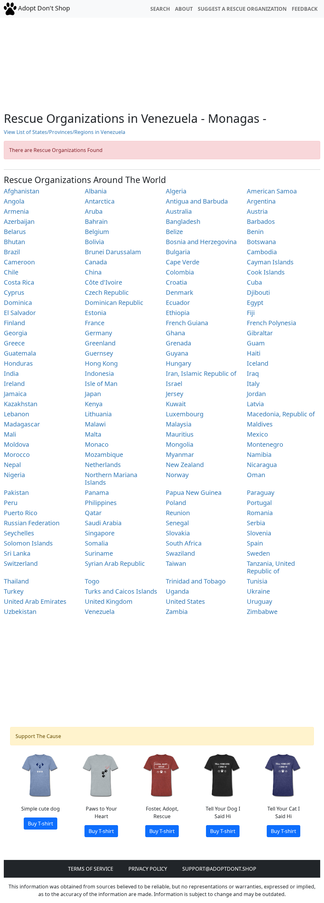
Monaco (97, 444)
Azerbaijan (19, 221)
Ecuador (178, 302)
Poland (176, 502)
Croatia (176, 282)
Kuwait (176, 404)
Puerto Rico (20, 512)
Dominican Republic (114, 302)
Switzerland (21, 563)
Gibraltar (260, 333)
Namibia (259, 454)
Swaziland (180, 553)
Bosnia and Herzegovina (201, 241)
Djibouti (258, 292)
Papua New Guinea (193, 492)
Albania (96, 191)
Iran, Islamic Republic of (201, 373)
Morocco (17, 454)
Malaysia (178, 424)
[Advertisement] (162, 62)
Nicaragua (262, 464)
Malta (93, 434)
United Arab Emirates (35, 601)
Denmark (179, 292)
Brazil (12, 252)
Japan (93, 393)
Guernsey (99, 353)
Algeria (176, 191)
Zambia (177, 611)
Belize (174, 231)
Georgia (15, 333)
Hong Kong (101, 363)
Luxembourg (184, 414)
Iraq (253, 373)
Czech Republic (107, 292)
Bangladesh (183, 221)
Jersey (174, 393)
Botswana (261, 241)
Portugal (259, 502)
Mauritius (180, 434)
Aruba (94, 211)
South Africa (184, 543)
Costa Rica (19, 282)
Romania (260, 512)
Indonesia (99, 373)
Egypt (255, 302)
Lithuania (98, 414)
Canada (96, 262)
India (11, 373)
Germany (98, 333)
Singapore (100, 533)
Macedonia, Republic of (281, 414)
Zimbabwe (262, 611)
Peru (10, 502)
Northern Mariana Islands (111, 478)
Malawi (95, 424)
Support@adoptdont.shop (219, 868)
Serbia (256, 523)
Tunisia (257, 581)
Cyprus (14, 292)
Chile (11, 272)
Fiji (251, 312)
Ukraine (258, 591)
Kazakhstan (20, 404)
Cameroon (19, 262)
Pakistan (16, 492)
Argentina (261, 201)
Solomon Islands (28, 543)
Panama (97, 492)
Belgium (97, 231)
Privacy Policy (147, 868)
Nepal (12, 464)
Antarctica (100, 201)
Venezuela (100, 611)
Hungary (178, 363)
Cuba (254, 282)
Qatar (93, 512)
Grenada (178, 343)
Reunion (178, 512)
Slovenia (259, 533)
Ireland (14, 383)
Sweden (258, 553)
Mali (10, 434)
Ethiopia (178, 312)
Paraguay (260, 492)
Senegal (177, 523)
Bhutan (14, 241)
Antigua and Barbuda (197, 201)
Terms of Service (90, 868)
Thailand (16, 581)
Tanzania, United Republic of (271, 567)
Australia (179, 211)
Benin (255, 231)
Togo (92, 581)
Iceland (257, 363)
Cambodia (262, 252)
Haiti (253, 353)
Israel (174, 383)
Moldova (16, 444)
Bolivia (94, 241)
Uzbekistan (20, 611)
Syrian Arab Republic (115, 563)
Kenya (94, 404)
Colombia (180, 272)
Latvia (255, 404)
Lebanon (16, 414)
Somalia (96, 543)
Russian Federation (31, 523)
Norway (177, 474)
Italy (253, 383)
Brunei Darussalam (113, 252)
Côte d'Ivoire (103, 282)
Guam (256, 343)
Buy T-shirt (40, 823)
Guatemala (20, 353)
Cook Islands (266, 272)
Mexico (257, 434)
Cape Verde (182, 262)
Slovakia (178, 533)
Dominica (18, 302)
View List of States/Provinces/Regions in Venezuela (64, 132)
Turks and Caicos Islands (121, 591)
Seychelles (19, 533)
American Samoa (272, 191)
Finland (14, 323)
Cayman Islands (270, 262)
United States (185, 601)
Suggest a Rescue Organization (242, 8)
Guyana (177, 353)
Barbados (261, 221)
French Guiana (187, 323)
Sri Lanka (17, 553)
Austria (257, 211)
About (184, 8)
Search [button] (160, 8)
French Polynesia (271, 323)
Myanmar (180, 454)
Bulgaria (178, 252)
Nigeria (14, 474)
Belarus (15, 231)
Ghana (175, 333)
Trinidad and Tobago (196, 581)
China (93, 272)
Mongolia (179, 444)
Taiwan (176, 563)
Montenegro (265, 444)
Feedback (305, 8)
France (94, 323)
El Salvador (20, 312)
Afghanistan (21, 191)
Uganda (177, 591)
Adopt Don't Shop (43, 8)
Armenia (16, 211)
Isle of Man (101, 383)
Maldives (260, 424)
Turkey (13, 591)
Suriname (99, 553)
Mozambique (104, 454)
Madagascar (22, 424)
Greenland (100, 343)
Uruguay (259, 601)
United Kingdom (109, 601)
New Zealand (185, 464)
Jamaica (15, 393)
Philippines (101, 502)
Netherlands (103, 464)
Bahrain (96, 221)
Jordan (256, 393)
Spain (255, 543)
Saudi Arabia (103, 523)
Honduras (18, 363)
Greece (14, 343)
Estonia (95, 312)
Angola (14, 201)
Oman (256, 474)
